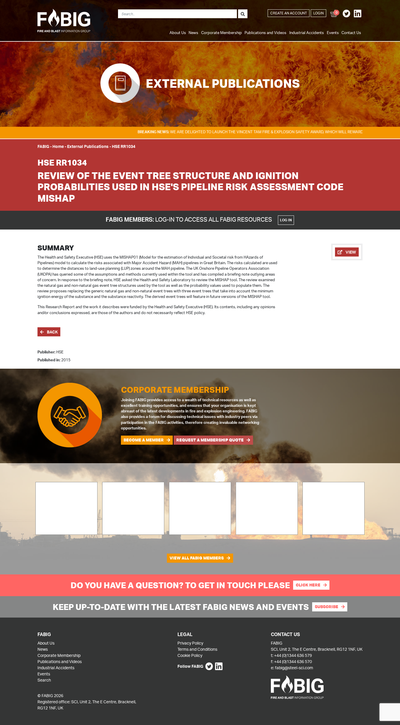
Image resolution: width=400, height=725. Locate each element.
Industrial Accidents (306, 32)
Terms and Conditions (197, 649)
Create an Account (288, 13)
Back (52, 331)
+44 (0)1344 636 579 (293, 655)
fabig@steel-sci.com (294, 667)
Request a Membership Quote (210, 440)
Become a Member (144, 440)
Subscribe (326, 606)
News (193, 32)
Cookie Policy (189, 655)
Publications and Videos (265, 32)
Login (318, 13)
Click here (308, 585)
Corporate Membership (221, 32)
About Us (178, 32)
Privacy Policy (190, 642)
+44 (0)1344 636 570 (293, 661)
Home (58, 146)
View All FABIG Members (197, 558)
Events (333, 32)
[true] (242, 13)
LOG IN (286, 220)
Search (44, 679)
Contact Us (351, 32)
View (350, 251)
